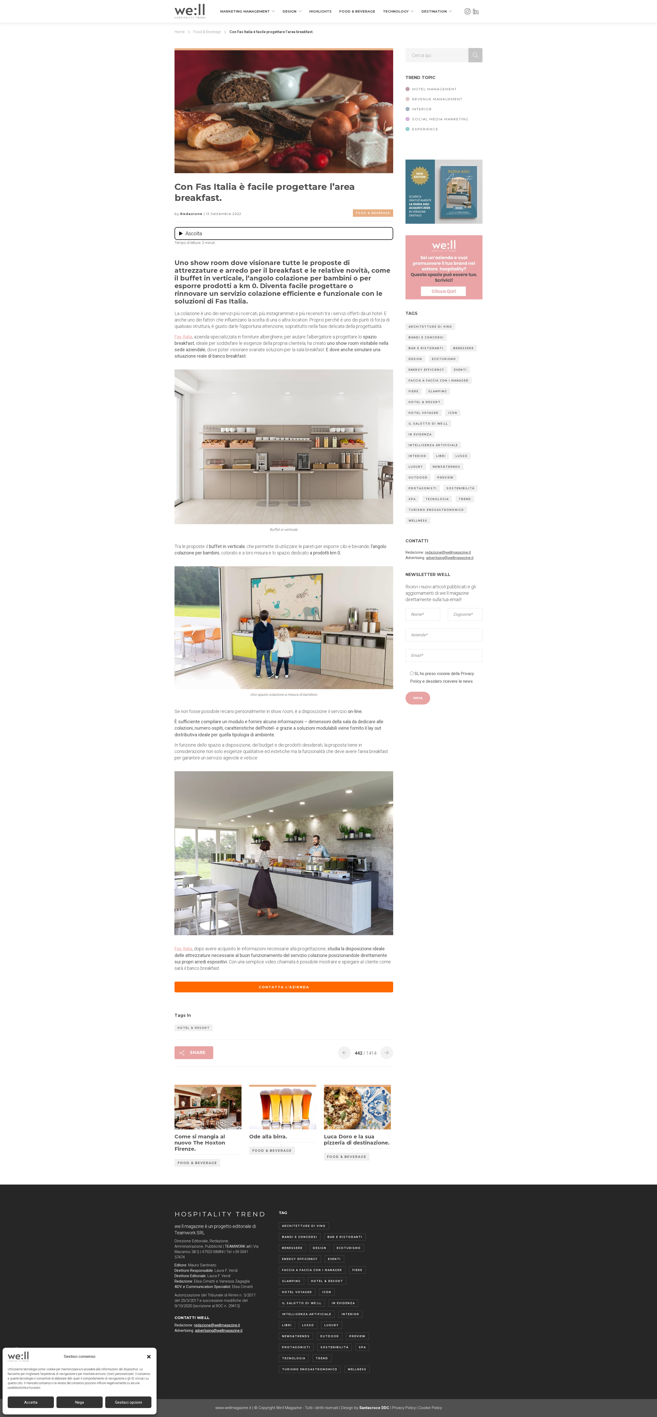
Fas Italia (183, 336)
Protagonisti (423, 488)
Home (180, 32)
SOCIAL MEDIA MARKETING (440, 119)
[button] (148, 1356)
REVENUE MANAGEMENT (437, 99)
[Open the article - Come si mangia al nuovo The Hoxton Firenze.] (191, 1108)
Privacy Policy (404, 1407)
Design (289, 11)
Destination (434, 11)
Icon (452, 413)
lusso (462, 456)
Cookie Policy (430, 1407)
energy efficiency (426, 370)
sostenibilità (461, 488)
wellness (418, 520)
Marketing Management (245, 11)
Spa (412, 499)
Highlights (320, 11)
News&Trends (446, 466)
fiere (414, 391)
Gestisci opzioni (128, 1402)
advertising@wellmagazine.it (450, 557)
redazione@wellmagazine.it (448, 552)
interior (417, 456)
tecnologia (437, 499)
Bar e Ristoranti (426, 348)
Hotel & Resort (194, 1028)
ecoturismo (444, 359)
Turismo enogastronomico (436, 510)
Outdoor (418, 477)
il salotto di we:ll (428, 423)
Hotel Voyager (424, 413)
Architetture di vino (430, 326)
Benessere (463, 348)
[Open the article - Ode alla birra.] (266, 1108)
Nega (79, 1402)
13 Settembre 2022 (223, 214)
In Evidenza (420, 434)
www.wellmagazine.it (233, 1407)
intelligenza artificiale (433, 445)
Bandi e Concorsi (426, 337)
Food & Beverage (357, 11)
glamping (437, 391)
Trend (465, 499)
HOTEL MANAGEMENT (434, 89)
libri (441, 456)
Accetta (30, 1402)
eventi (460, 370)
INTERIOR (422, 109)
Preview (445, 477)
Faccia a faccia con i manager (439, 380)
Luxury (416, 466)
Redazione (192, 214)
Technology (396, 11)
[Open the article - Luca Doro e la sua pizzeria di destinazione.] (341, 1108)
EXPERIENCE (425, 129)
